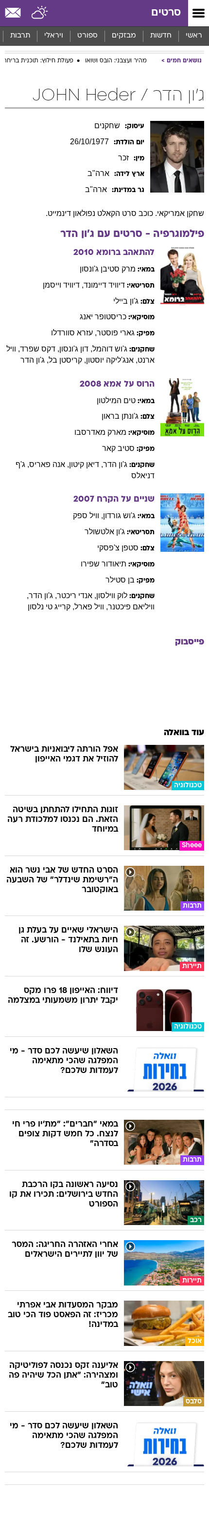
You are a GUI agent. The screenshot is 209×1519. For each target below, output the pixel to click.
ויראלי (53, 35)
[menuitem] (160, 36)
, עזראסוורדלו (74, 333)
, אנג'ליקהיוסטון (112, 360)
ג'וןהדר (115, 464)
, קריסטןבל (67, 360)
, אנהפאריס (49, 464)
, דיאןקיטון (86, 464)
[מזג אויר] (40, 13)
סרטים (166, 13)
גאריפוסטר (116, 333)
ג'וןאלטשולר (105, 531)
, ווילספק (88, 515)
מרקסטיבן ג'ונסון (108, 269)
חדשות (161, 35)
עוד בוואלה (184, 733)
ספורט (87, 35)
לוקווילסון (111, 595)
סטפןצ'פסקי (118, 548)
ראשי (194, 35)
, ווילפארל (91, 607)
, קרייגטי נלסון (51, 607)
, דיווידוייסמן (63, 285)
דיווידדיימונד (104, 285)
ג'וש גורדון (119, 515)
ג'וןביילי (126, 301)
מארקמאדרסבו (100, 432)
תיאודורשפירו (103, 564)
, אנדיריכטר (76, 595)
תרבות (20, 35)
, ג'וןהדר (34, 360)
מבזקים (124, 35)
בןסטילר (120, 580)
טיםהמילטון (116, 400)
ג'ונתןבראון (120, 416)
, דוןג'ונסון (75, 349)
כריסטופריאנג (103, 316)
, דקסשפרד (39, 349)
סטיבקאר (118, 448)
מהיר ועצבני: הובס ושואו (116, 61)
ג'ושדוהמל (109, 349)
